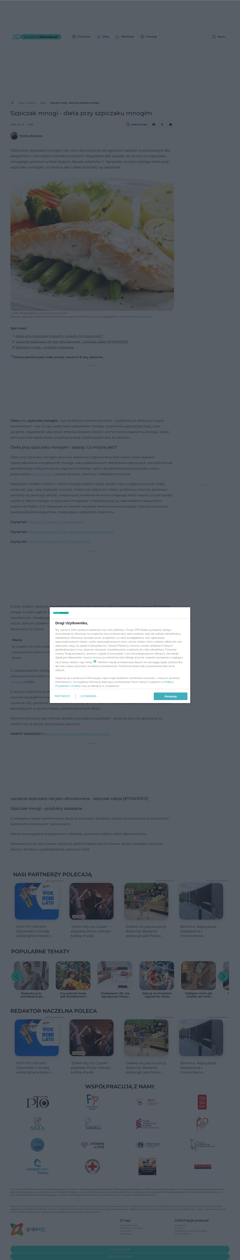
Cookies (76, 685)
